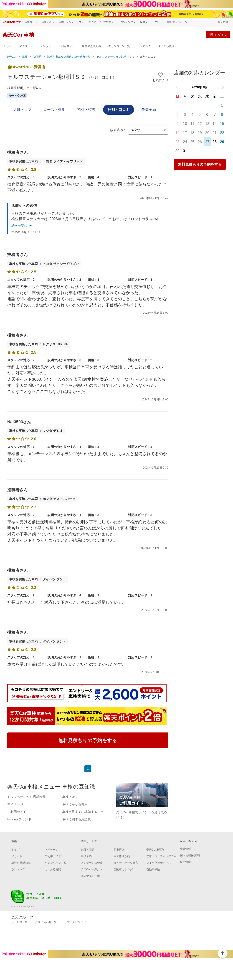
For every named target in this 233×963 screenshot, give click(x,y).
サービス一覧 (19, 922)
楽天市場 (223, 22)
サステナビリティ (75, 922)
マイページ (26, 46)
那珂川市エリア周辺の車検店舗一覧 (69, 56)
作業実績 (149, 110)
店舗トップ (22, 110)
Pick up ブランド (19, 819)
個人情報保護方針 (191, 855)
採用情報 (185, 862)
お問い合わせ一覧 (46, 922)
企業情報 (185, 848)
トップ (8, 46)
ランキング (144, 46)
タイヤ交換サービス (158, 862)
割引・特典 (86, 110)
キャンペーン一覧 (119, 46)
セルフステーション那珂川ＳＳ (115, 56)
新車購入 (119, 849)
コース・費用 (54, 110)
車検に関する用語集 (76, 819)
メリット (45, 46)
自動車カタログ (123, 869)
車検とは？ (70, 797)
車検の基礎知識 (91, 46)
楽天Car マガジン (91, 869)
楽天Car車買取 (155, 849)
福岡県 (37, 56)
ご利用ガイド (66, 46)
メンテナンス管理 (92, 862)
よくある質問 (166, 46)
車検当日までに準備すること (83, 812)
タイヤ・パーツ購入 (126, 862)
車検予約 (86, 856)
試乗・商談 (87, 849)
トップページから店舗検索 (26, 797)
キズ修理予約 (122, 856)
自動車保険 (153, 869)
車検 (25, 56)
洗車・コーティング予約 (161, 856)
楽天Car (11, 56)
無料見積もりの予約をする (200, 164)
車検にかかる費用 (75, 804)
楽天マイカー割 (90, 876)
